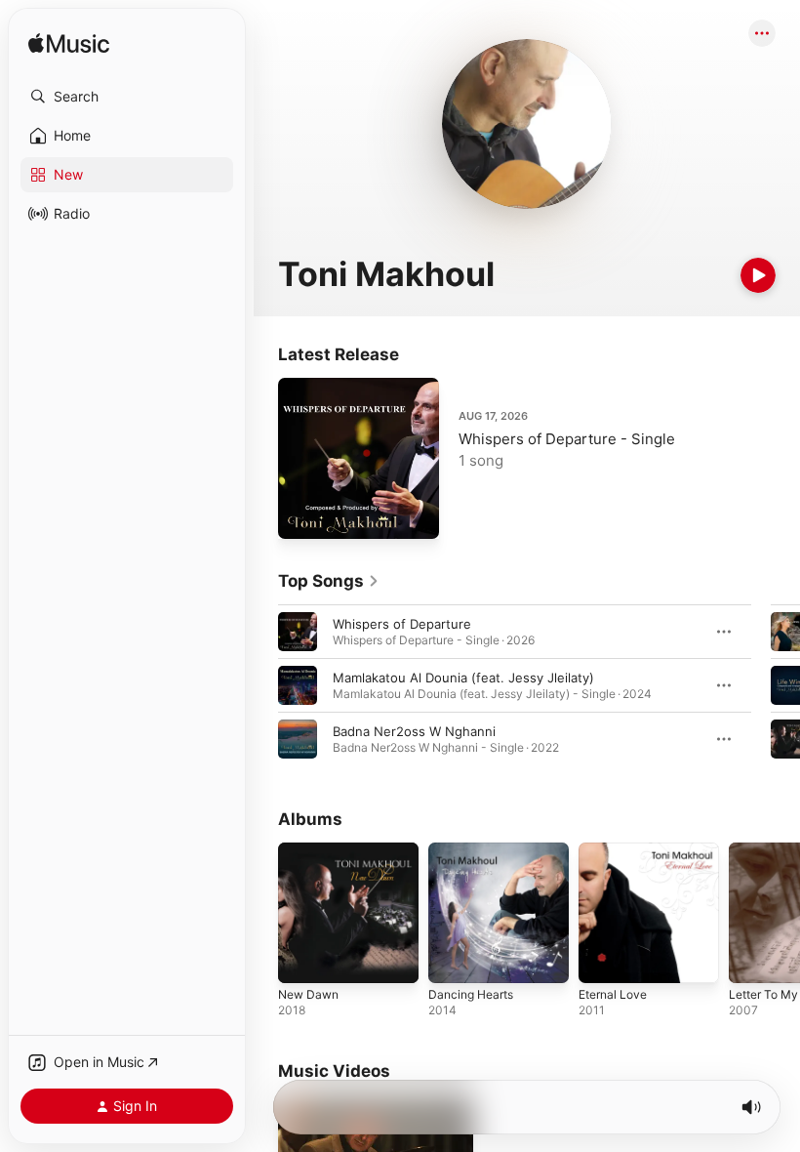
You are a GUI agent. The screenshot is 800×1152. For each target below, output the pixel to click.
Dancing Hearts (470, 994)
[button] (126, 96)
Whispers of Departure (402, 624)
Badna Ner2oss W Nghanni (414, 731)
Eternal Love (613, 994)
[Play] (758, 275)
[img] (68, 44)
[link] (329, 581)
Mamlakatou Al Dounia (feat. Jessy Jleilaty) (463, 677)
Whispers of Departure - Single (567, 439)
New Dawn (308, 994)
